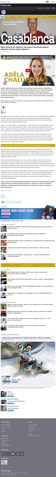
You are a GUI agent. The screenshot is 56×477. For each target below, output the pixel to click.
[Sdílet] (4, 113)
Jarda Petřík (7, 190)
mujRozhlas (4, 207)
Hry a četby (5, 210)
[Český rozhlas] (5, 2)
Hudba (41, 17)
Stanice (3, 429)
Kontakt (31, 433)
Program (40, 8)
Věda (2, 17)
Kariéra (30, 431)
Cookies (3, 473)
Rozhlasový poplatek (34, 435)
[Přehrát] (3, 107)
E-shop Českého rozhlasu (10, 334)
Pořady (16, 17)
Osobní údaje (10, 473)
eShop (3, 431)
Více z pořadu (6, 270)
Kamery (53, 8)
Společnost (33, 17)
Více (47, 17)
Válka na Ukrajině (5, 425)
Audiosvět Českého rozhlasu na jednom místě (12, 220)
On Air (2, 53)
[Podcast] (2, 113)
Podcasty (3, 443)
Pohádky (21, 210)
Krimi (13, 210)
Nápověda (31, 427)
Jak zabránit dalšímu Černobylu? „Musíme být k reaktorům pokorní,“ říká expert (25, 145)
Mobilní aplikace (5, 445)
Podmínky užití (18, 473)
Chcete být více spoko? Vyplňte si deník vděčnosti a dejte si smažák (28, 247)
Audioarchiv (47, 8)
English (25, 473)
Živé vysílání (5, 213)
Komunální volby (5, 427)
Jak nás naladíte (33, 425)
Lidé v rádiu (32, 429)
